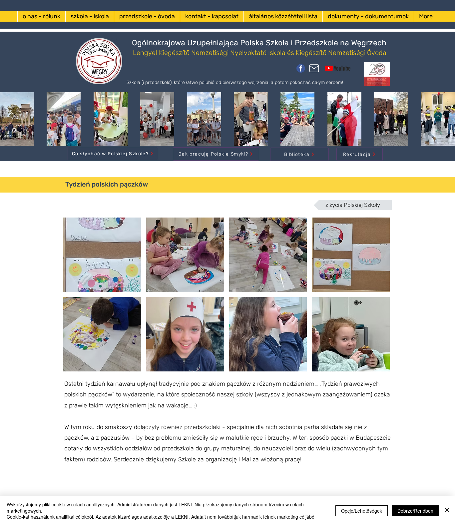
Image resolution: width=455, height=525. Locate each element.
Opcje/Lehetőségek (361, 510)
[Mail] (314, 68)
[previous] (75, 298)
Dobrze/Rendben (415, 510)
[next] (377, 298)
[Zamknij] (447, 510)
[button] (102, 255)
